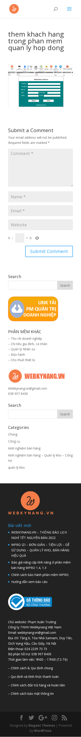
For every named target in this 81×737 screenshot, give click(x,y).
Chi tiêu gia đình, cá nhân (29, 344)
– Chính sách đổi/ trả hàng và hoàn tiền (36, 685)
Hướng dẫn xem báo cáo (29, 582)
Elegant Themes (41, 725)
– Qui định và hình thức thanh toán (33, 676)
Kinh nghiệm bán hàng (24, 448)
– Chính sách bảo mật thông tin (31, 693)
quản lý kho (16, 467)
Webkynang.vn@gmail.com (27, 388)
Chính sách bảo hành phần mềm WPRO (40, 575)
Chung (12, 434)
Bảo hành (18, 354)
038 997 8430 (18, 393)
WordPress (43, 730)
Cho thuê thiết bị (23, 360)
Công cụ (14, 441)
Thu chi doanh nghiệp (26, 338)
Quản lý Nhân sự (23, 349)
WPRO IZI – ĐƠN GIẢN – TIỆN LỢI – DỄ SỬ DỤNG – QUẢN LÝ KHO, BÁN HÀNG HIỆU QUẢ (40, 550)
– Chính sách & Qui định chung (30, 668)
